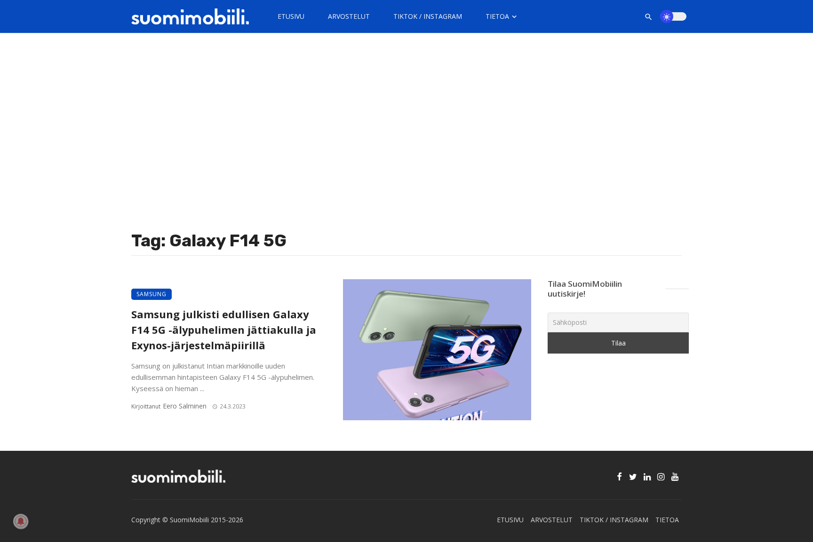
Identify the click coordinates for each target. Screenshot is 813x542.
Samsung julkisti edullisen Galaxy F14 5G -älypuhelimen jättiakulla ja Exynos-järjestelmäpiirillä (223, 329)
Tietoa (497, 16)
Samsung (151, 294)
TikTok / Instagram (427, 16)
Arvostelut (349, 16)
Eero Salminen (185, 405)
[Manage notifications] (20, 521)
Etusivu (291, 16)
